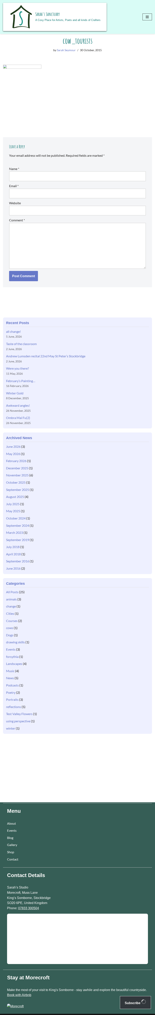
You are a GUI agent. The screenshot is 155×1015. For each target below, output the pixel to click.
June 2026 (13, 446)
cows (9, 628)
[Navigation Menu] (147, 16)
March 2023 (14, 532)
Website (15, 203)
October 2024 (16, 518)
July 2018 (13, 547)
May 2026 (13, 454)
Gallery (12, 845)
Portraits (12, 699)
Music (10, 671)
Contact (12, 859)
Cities (10, 613)
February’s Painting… (20, 381)
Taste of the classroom (21, 344)
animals (11, 599)
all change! (13, 331)
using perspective (18, 721)
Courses (12, 621)
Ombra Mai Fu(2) (18, 418)
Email (14, 186)
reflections (13, 707)
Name (14, 169)
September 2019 (17, 540)
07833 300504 (28, 908)
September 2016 (17, 561)
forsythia (12, 656)
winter (10, 728)
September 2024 (17, 525)
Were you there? (17, 368)
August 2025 (15, 497)
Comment (17, 220)
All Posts (12, 592)
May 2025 (13, 511)
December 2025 (17, 468)
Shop (10, 852)
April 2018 (13, 554)
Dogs (9, 635)
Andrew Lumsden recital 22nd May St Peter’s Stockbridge (45, 356)
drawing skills (15, 642)
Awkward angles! (18, 405)
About (11, 823)
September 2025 (17, 489)
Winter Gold (14, 393)
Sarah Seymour (66, 50)
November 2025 (17, 475)
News (10, 678)
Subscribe (133, 1003)
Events (11, 649)
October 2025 (16, 482)
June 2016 (13, 568)
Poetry (11, 692)
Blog (10, 838)
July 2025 (13, 504)
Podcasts (12, 685)
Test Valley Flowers (19, 714)
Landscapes (14, 664)
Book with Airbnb (19, 995)
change (11, 606)
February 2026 (16, 461)
